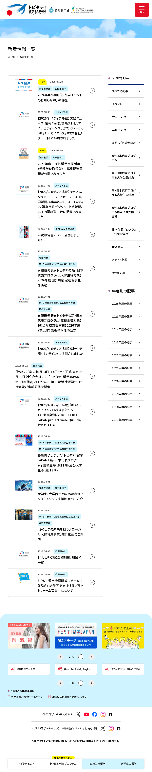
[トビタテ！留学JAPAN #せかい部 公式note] (119, 728)
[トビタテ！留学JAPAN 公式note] (110, 714)
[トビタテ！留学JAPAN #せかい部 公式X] (102, 728)
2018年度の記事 (122, 407)
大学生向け (119, 117)
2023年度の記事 (122, 342)
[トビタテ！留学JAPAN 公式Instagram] (103, 714)
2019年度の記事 (122, 394)
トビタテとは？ (26, 763)
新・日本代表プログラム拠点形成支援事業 (124, 212)
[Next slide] (91, 657)
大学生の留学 (129, 763)
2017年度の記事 (122, 420)
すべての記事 (120, 91)
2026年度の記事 (122, 303)
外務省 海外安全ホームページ (25, 696)
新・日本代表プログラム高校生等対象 (124, 192)
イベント (117, 104)
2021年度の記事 (122, 368)
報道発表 (117, 247)
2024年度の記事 (122, 329)
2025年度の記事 (122, 316)
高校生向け (119, 130)
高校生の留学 (97, 763)
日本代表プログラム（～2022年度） (124, 231)
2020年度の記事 (122, 381)
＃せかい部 (118, 273)
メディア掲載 (119, 260)
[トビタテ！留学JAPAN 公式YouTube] (86, 714)
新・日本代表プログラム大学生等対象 (124, 175)
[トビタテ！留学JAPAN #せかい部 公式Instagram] (111, 728)
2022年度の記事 (122, 355)
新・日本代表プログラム (63, 762)
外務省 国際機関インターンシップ (67, 696)
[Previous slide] (60, 657)
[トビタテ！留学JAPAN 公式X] (78, 714)
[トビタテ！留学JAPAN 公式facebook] (94, 714)
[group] (29, 636)
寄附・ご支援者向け (124, 143)
